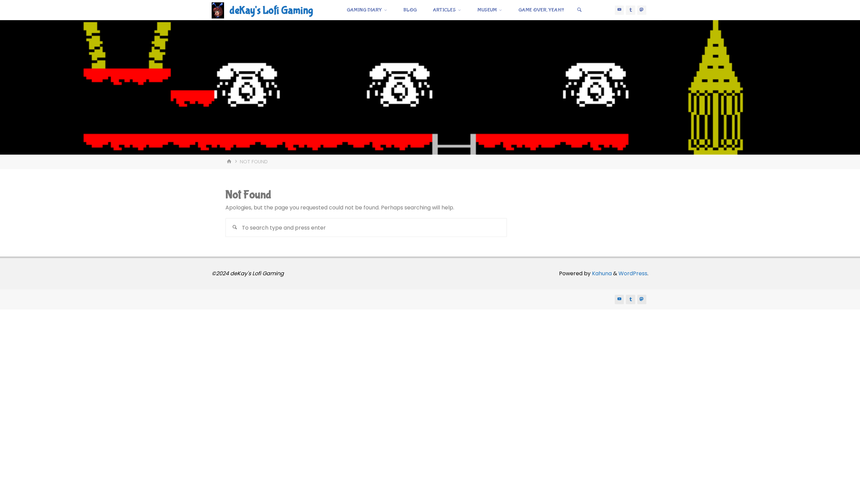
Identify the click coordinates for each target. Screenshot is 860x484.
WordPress (632, 273)
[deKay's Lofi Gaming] (218, 10)
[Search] (579, 10)
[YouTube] (619, 10)
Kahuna (601, 273)
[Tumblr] (630, 10)
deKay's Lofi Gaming (271, 10)
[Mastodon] (642, 10)
